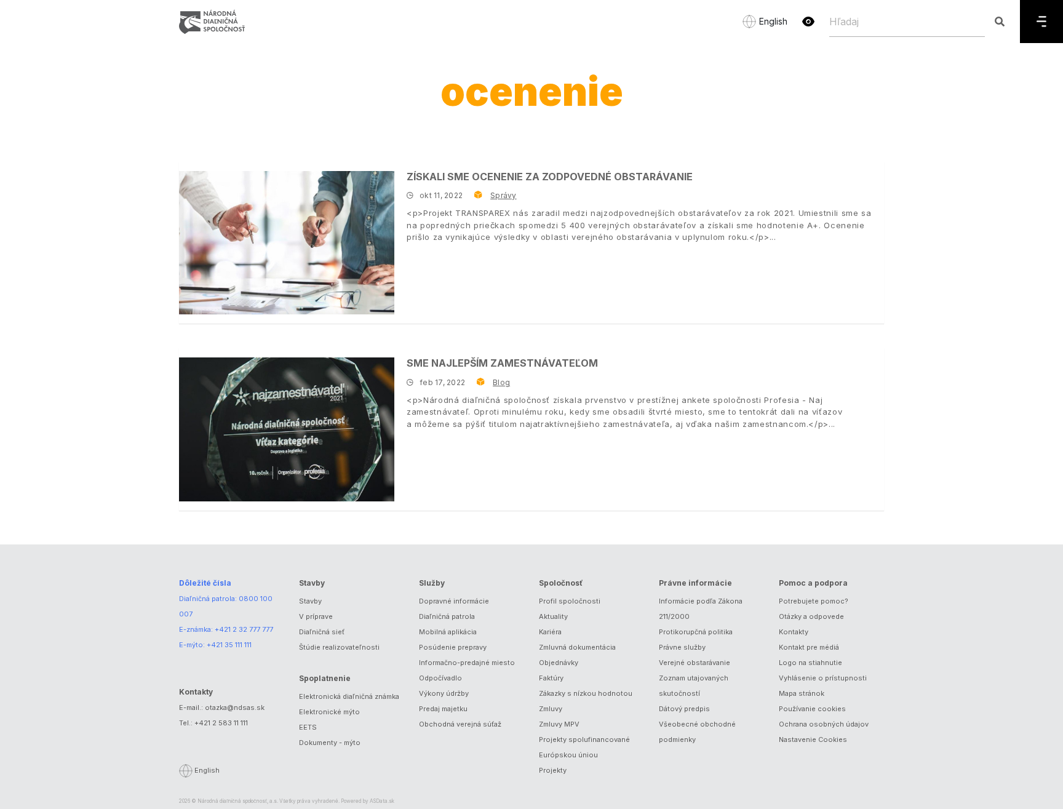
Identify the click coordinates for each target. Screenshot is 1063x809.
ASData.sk (382, 801)
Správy (503, 195)
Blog (501, 382)
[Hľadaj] (999, 21)
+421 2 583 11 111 (221, 723)
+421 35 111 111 (229, 644)
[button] (808, 21)
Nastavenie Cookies (813, 739)
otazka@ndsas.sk (235, 707)
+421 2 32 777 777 (244, 629)
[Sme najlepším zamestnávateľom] (286, 429)
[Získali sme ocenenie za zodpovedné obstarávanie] (286, 242)
